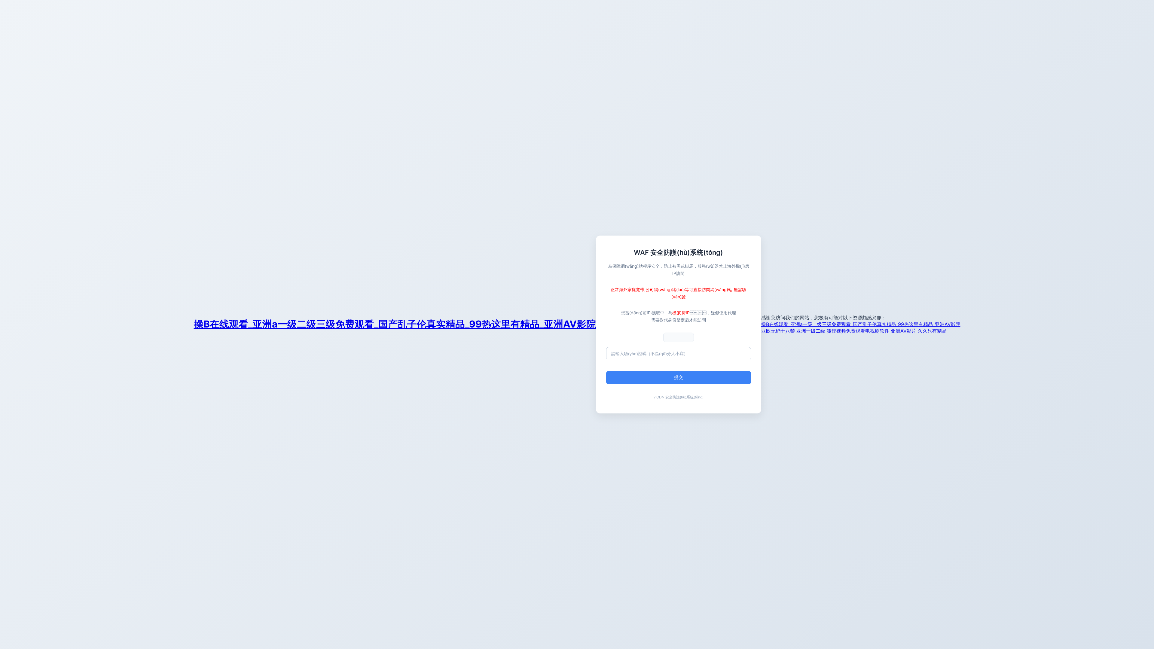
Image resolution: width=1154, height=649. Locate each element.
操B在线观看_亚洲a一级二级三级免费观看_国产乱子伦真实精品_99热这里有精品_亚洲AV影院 (395, 324)
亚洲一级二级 (810, 331)
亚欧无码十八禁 (778, 331)
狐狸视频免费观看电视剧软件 (858, 331)
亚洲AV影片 (903, 331)
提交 (678, 377)
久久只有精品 (932, 331)
